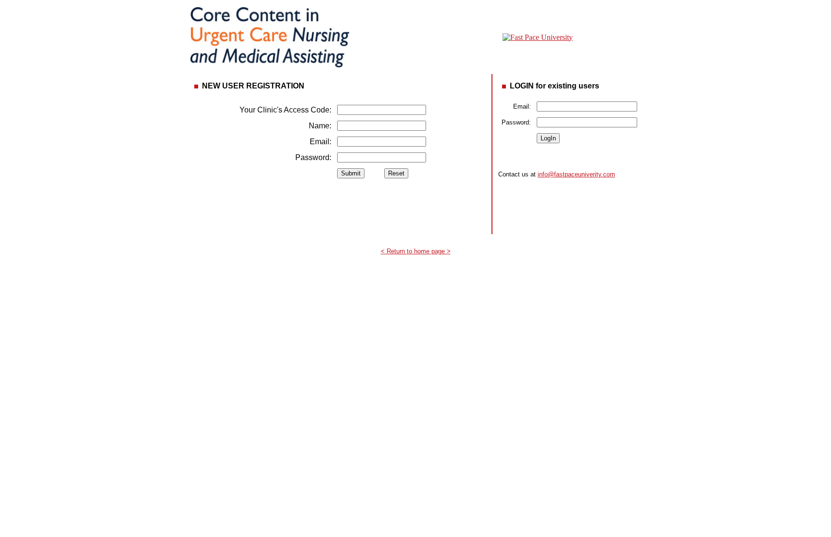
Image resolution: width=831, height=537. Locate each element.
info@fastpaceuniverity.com (576, 174)
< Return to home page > (416, 251)
